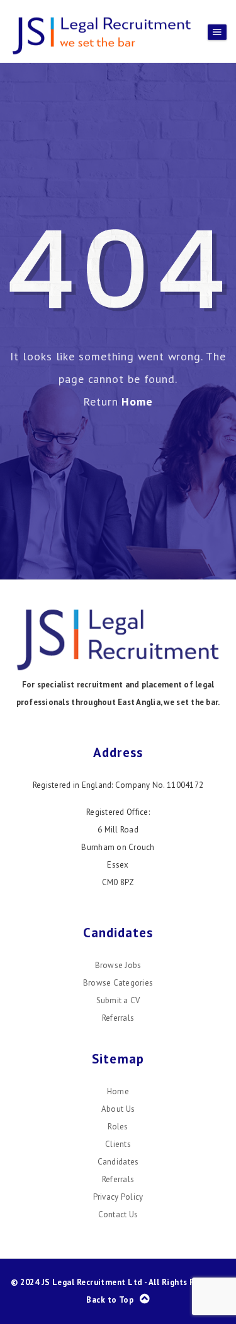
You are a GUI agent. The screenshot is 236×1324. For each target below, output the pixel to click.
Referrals (118, 1018)
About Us (118, 1109)
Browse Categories (118, 982)
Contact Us (118, 1214)
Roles (118, 1126)
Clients (118, 1144)
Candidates (118, 1161)
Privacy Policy (118, 1197)
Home (137, 401)
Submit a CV (118, 1000)
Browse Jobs (118, 965)
